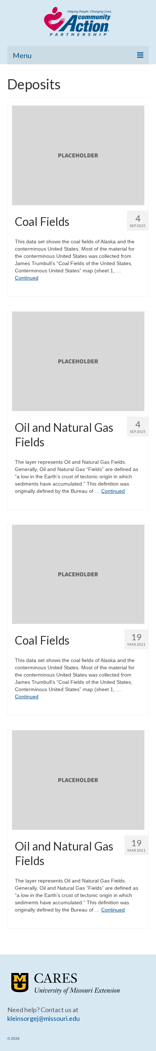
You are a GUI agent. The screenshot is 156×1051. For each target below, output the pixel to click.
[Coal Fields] (78, 155)
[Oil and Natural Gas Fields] (78, 361)
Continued (26, 278)
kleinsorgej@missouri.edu (43, 1018)
